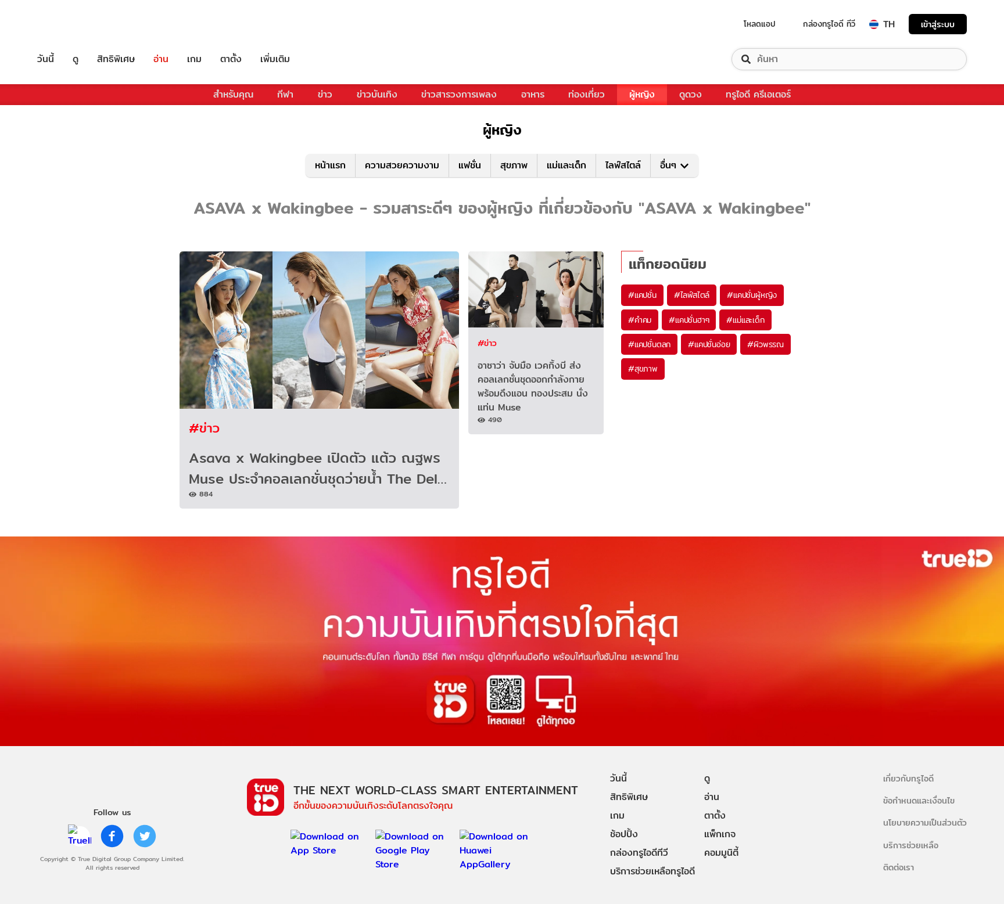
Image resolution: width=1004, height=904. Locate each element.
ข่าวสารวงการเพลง (459, 94)
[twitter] (144, 836)
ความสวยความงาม (402, 165)
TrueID (72, 24)
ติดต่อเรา (898, 867)
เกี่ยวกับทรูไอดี (908, 778)
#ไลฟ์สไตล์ (691, 295)
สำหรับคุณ (233, 94)
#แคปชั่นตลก (649, 344)
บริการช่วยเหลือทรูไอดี (652, 871)
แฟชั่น (469, 165)
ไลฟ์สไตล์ (623, 165)
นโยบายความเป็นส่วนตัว (925, 822)
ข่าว (325, 94)
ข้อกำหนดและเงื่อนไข (919, 800)
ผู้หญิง (642, 94)
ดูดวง (690, 94)
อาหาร (532, 94)
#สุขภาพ (643, 368)
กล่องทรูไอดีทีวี (639, 852)
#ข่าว (204, 427)
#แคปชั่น (642, 295)
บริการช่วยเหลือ (910, 845)
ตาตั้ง (231, 59)
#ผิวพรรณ (765, 344)
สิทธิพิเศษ (116, 59)
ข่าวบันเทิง (377, 94)
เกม (194, 59)
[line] (79, 836)
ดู (75, 59)
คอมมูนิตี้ (721, 852)
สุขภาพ (514, 165)
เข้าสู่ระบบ (938, 24)
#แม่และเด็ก (745, 320)
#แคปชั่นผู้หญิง (752, 295)
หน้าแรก (330, 165)
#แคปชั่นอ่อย (709, 344)
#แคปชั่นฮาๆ (689, 320)
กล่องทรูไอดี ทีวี (829, 24)
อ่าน (160, 59)
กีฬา (285, 94)
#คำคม (639, 320)
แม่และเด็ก (566, 165)
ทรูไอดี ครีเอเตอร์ (758, 94)
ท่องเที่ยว (586, 94)
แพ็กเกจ (720, 834)
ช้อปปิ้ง (624, 834)
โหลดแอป (760, 24)
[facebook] (112, 836)
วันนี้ (45, 59)
